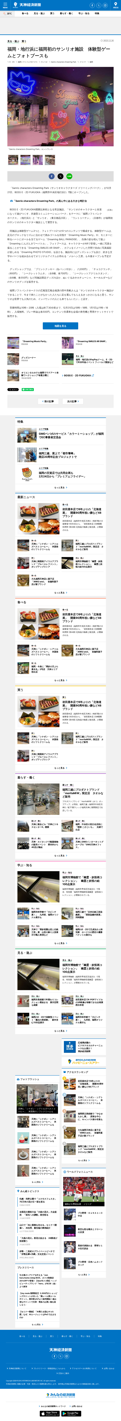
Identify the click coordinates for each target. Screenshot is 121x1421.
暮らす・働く (66, 13)
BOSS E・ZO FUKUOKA (77, 375)
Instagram (105, 5)
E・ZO (12, 62)
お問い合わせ (109, 1368)
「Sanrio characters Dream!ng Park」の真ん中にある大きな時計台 (50, 200)
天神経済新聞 (27, 5)
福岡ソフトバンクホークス (27, 62)
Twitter (98, 5)
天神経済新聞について (17, 1368)
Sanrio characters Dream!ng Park (63, 62)
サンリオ (44, 62)
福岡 (91, 62)
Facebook (92, 5)
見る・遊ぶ (39, 13)
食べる (25, 13)
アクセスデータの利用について (84, 1368)
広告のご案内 (63, 1373)
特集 (97, 13)
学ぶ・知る (84, 13)
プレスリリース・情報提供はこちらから (49, 1368)
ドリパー (83, 62)
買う (52, 13)
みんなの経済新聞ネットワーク (60, 1395)
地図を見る (60, 325)
